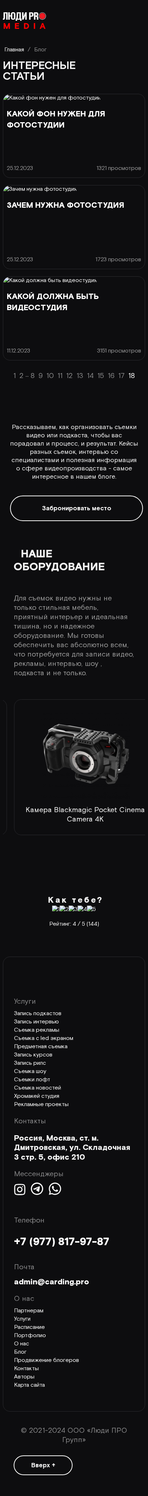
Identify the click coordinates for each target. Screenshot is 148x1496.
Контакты (26, 1368)
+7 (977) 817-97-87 (61, 1242)
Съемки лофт (32, 1079)
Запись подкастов (37, 1013)
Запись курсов (33, 1055)
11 (60, 376)
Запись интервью (36, 1022)
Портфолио (30, 1335)
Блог (20, 1352)
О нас (21, 1344)
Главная (14, 50)
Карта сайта (29, 1385)
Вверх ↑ (43, 1465)
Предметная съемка (41, 1046)
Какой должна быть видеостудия (53, 302)
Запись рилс (30, 1063)
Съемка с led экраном (43, 1038)
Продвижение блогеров (46, 1360)
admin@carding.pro (51, 1282)
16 (111, 376)
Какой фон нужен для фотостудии (56, 119)
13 (80, 376)
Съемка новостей (37, 1088)
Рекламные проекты (41, 1104)
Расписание (29, 1327)
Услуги (22, 1319)
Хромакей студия (36, 1096)
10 (50, 376)
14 (90, 376)
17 (121, 376)
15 (100, 376)
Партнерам (28, 1311)
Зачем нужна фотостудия (65, 205)
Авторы (24, 1377)
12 (69, 376)
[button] (11, 854)
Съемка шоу (30, 1071)
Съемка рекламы (36, 1030)
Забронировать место (76, 508)
